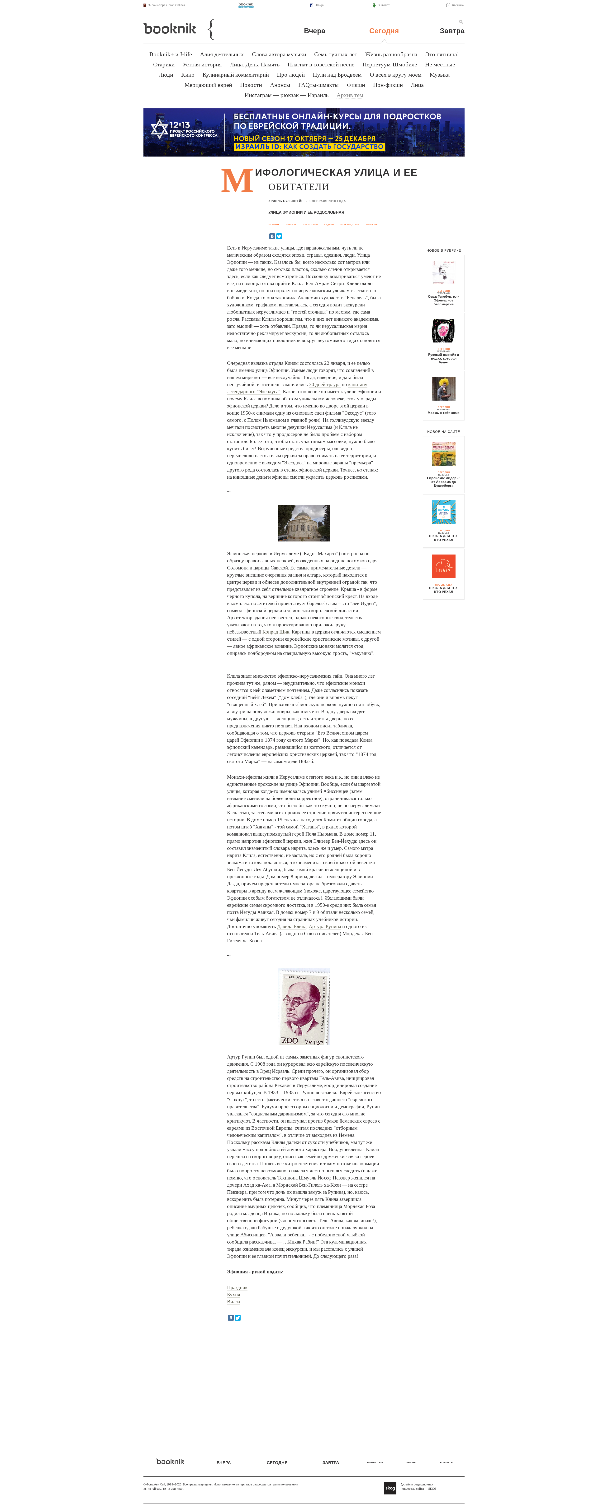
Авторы (411, 1462)
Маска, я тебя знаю (444, 413)
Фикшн (356, 85)
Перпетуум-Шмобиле (389, 64)
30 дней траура (325, 384)
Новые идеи (443, 585)
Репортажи (444, 293)
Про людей (291, 74)
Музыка (440, 74)
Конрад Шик (275, 632)
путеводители (349, 224)
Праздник (237, 1287)
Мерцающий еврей (208, 85)
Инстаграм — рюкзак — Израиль (286, 95)
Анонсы (280, 85)
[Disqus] (304, 1386)
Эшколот (384, 5)
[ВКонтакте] (272, 236)
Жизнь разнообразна (391, 54)
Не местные (440, 64)
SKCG (432, 1488)
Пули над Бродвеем (337, 74)
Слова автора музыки (279, 54)
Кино (188, 74)
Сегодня (384, 31)
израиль (291, 224)
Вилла (233, 1301)
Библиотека (375, 1462)
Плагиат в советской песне (321, 64)
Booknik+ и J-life (170, 54)
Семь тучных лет (335, 54)
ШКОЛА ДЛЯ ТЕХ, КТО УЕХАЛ (443, 538)
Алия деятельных (222, 54)
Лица (417, 85)
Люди (166, 74)
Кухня (233, 1294)
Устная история (202, 64)
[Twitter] (279, 236)
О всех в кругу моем (396, 74)
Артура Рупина (325, 926)
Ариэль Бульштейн (286, 201)
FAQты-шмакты (318, 85)
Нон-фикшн (388, 85)
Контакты (446, 1462)
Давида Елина (291, 926)
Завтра (452, 31)
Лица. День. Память (255, 64)
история (274, 224)
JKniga (319, 5)
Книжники (458, 5)
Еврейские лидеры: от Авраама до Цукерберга (444, 481)
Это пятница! (442, 54)
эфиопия (372, 224)
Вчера (314, 31)
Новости (251, 85)
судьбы (329, 224)
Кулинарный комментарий (236, 74)
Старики (164, 64)
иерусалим (310, 224)
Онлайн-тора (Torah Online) (166, 5)
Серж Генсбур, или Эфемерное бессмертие (444, 300)
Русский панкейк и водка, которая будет (443, 358)
